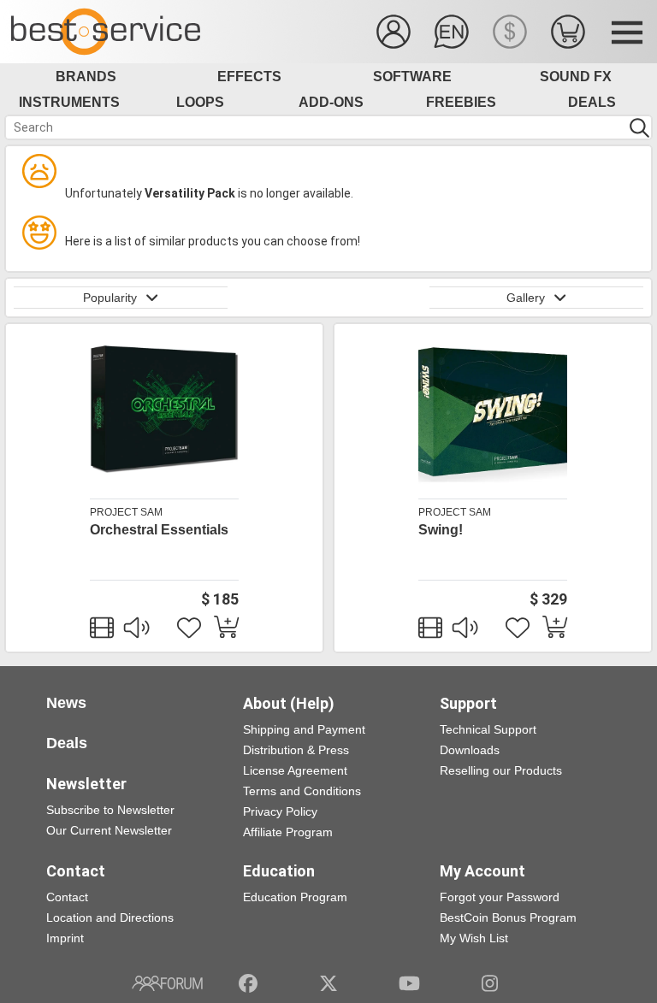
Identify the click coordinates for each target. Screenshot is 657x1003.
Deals (592, 102)
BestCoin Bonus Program (508, 917)
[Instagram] (490, 983)
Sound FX (576, 76)
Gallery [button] (525, 297)
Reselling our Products (501, 770)
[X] (329, 983)
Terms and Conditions (302, 791)
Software (412, 76)
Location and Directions (110, 917)
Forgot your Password (499, 897)
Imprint (65, 938)
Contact (67, 897)
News (66, 702)
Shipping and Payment (304, 729)
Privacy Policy (280, 811)
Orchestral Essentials (159, 529)
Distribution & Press (296, 750)
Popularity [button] (110, 297)
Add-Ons (331, 102)
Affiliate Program (288, 832)
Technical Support (488, 729)
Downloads (470, 750)
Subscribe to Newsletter (110, 810)
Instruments (69, 102)
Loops (200, 102)
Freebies (461, 102)
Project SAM (126, 512)
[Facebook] (248, 983)
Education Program (295, 897)
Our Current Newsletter (109, 830)
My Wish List (474, 938)
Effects (249, 76)
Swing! (440, 529)
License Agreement (295, 770)
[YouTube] (409, 983)
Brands (86, 76)
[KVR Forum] (167, 983)
